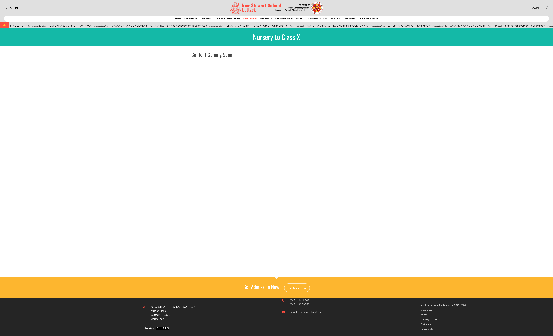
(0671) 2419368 (299, 300)
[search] (547, 7)
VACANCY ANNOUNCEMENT (112, 25)
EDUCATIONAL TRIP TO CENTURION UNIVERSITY (240, 25)
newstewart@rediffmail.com (306, 312)
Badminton (427, 310)
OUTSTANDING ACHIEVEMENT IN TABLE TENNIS (320, 25)
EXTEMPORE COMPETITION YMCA (53, 25)
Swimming (426, 324)
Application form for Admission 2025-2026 (443, 305)
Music (424, 314)
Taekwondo (427, 329)
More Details (297, 287)
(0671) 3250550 (299, 304)
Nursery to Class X (431, 319)
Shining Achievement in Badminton (169, 25)
